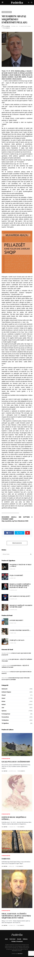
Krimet (3, 701)
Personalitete (5, 717)
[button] (2, 2)
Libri (3, 707)
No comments (6, 27)
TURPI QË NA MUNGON (17, 640)
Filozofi (4, 695)
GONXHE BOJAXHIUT (16, 620)
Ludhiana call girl (6, 665)
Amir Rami (20, 953)
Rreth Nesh (12, 939)
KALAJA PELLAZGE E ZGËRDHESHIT (16, 761)
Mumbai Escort (5, 671)
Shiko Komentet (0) (17, 543)
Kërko (30, 554)
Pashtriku (17, 2)
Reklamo (25, 939)
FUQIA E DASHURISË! (16, 575)
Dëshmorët (4, 689)
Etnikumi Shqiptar (6, 12)
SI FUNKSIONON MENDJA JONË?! (20, 596)
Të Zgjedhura (5, 723)
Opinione (4, 710)
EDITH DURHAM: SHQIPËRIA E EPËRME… (14, 818)
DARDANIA (6, 858)
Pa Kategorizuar (6, 714)
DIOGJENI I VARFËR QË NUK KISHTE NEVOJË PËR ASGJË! (21, 606)
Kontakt (19, 939)
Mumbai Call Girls (6, 653)
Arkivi (6, 939)
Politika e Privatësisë (17, 941)
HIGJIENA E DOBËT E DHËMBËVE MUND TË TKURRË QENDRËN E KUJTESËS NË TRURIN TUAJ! (20, 585)
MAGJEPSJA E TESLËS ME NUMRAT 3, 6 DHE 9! (20, 565)
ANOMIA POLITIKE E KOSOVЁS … (20, 630)
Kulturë (4, 704)
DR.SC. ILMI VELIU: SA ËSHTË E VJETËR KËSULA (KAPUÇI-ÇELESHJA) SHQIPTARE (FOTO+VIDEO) (16, 915)
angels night (5, 659)
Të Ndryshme (5, 720)
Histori (3, 698)
